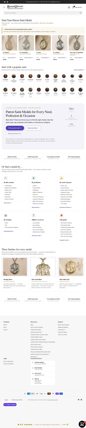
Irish (6, 225)
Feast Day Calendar (66, 229)
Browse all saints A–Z (14, 133)
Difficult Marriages (65, 199)
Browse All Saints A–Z (66, 232)
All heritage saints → (9, 231)
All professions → (36, 207)
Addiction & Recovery (66, 194)
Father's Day (8, 192)
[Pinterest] (7, 2)
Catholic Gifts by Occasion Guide (39, 334)
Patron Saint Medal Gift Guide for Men (40, 352)
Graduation (8, 196)
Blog (32, 324)
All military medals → (37, 235)
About (4, 327)
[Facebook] (4, 2)
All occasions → (8, 203)
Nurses (34, 185)
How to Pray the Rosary (37, 327)
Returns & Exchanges (63, 324)
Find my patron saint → (15, 128)
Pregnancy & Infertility (66, 196)
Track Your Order (62, 334)
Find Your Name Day (66, 234)
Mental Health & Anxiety (67, 190)
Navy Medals (36, 225)
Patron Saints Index (36, 344)
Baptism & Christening (10, 188)
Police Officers (36, 188)
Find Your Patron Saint (66, 236)
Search (5, 324)
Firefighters (36, 190)
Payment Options (62, 332)
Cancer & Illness (65, 188)
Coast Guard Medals (38, 229)
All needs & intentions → (66, 207)
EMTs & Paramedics (38, 201)
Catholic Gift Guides (36, 329)
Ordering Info (61, 329)
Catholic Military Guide (36, 337)
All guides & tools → (64, 240)
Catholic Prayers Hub (36, 332)
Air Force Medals (37, 227)
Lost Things (64, 203)
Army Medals (36, 223)
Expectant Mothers (66, 201)
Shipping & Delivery (63, 327)
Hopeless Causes (65, 192)
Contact (5, 329)
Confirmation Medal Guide (67, 227)
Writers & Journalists (38, 203)
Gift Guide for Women (66, 223)
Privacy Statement (8, 361)
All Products (34, 356)
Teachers (35, 194)
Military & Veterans (37, 192)
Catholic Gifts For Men (36, 349)
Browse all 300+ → (79, 70)
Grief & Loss (64, 185)
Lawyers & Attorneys (38, 199)
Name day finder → (33, 128)
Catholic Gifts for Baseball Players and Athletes (43, 342)
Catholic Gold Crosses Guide (38, 339)
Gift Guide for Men (65, 225)
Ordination (7, 194)
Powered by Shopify (53, 400)
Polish (6, 223)
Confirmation (8, 185)
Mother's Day (8, 190)
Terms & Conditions (8, 363)
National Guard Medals (39, 232)
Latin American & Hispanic (11, 227)
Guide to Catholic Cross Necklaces (40, 354)
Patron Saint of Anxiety (37, 347)
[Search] (80, 13)
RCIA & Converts (9, 199)
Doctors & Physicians (38, 196)
